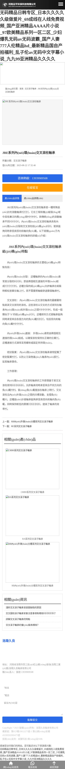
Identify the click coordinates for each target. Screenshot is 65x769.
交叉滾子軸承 (30, 89)
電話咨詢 (32, 767)
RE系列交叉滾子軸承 (21, 426)
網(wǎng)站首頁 (10, 767)
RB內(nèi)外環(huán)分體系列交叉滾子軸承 (32, 421)
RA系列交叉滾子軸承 (32, 539)
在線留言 (32, 187)
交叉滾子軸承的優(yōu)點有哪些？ (22, 625)
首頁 (22, 89)
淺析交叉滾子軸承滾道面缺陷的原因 (23, 607)
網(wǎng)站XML (35, 739)
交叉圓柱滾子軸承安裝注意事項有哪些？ (31, 613)
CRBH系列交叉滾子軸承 (32, 492)
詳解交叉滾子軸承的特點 (18, 619)
